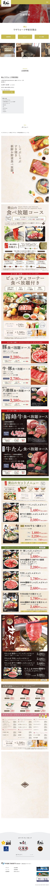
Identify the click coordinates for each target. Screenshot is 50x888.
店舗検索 (7, 871)
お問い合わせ (16, 871)
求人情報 (41, 37)
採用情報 (16, 869)
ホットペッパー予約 (8, 92)
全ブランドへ (19, 854)
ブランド (7, 867)
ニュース (7, 869)
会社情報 (16, 867)
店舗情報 (8, 37)
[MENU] (47, 2)
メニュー (25, 37)
